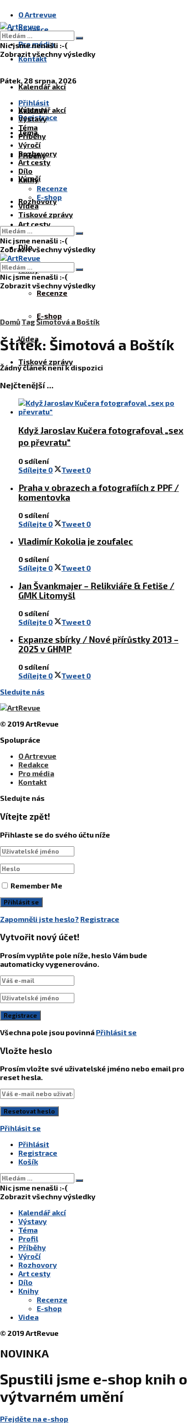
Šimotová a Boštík (68, 321)
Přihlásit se (116, 1032)
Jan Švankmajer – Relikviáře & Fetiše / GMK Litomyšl (96, 590)
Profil (28, 1238)
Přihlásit (33, 1144)
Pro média (36, 773)
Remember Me (36, 885)
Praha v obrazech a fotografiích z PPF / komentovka (98, 492)
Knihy (28, 179)
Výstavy (32, 118)
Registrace (99, 919)
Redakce (33, 764)
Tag (28, 321)
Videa (28, 205)
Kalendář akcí (42, 86)
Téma (28, 127)
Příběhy (32, 136)
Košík (28, 1161)
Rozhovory (37, 153)
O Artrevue (37, 14)
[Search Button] (79, 38)
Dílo (25, 170)
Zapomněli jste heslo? (39, 919)
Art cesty (34, 224)
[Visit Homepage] (20, 26)
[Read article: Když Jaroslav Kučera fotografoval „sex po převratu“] (103, 407)
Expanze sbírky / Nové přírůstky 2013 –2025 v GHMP (98, 644)
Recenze (52, 292)
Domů (10, 321)
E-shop (49, 315)
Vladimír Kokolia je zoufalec (75, 541)
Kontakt (32, 58)
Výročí (29, 144)
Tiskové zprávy (45, 361)
